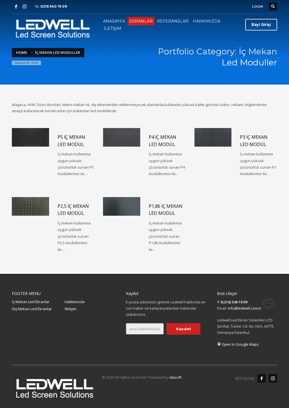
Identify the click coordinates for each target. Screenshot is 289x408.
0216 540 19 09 (53, 6)
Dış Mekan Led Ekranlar (32, 308)
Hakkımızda (75, 301)
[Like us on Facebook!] (261, 378)
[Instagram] (24, 6)
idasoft (175, 377)
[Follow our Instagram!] (273, 378)
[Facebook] (16, 6)
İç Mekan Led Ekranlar (31, 301)
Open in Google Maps (240, 344)
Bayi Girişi (261, 24)
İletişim (70, 308)
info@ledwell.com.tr (244, 308)
